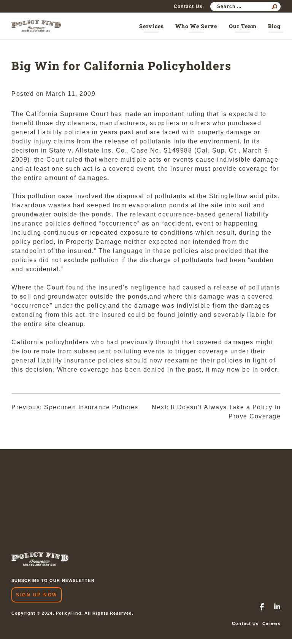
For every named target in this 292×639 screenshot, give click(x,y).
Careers (271, 623)
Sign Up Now (36, 595)
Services (151, 26)
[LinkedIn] (277, 607)
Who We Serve (196, 26)
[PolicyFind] (36, 26)
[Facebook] (262, 607)
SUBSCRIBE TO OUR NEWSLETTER (53, 580)
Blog (274, 26)
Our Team (243, 26)
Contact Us (188, 6)
